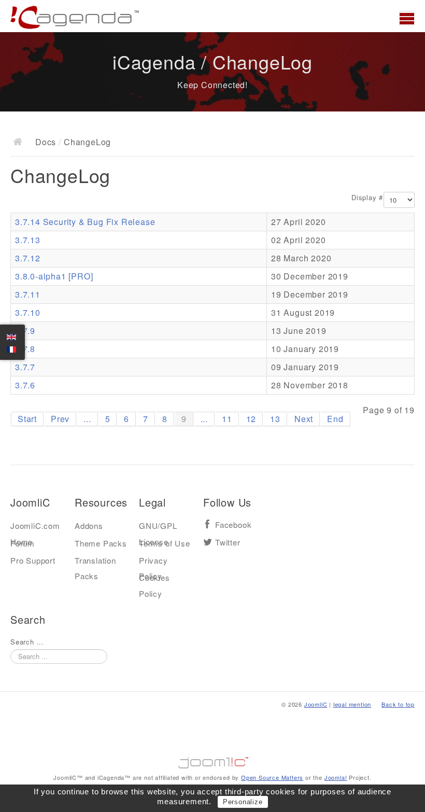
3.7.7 (25, 367)
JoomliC (316, 704)
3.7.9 (25, 331)
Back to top (398, 704)
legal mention (352, 704)
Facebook (233, 525)
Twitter (227, 543)
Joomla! (335, 777)
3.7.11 (27, 294)
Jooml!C (212, 760)
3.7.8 (25, 349)
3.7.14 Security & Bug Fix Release (85, 222)
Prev (60, 419)
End (335, 419)
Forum (22, 543)
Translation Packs (95, 562)
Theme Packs (101, 543)
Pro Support (32, 560)
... (87, 419)
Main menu (407, 18)
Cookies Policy (154, 579)
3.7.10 (27, 312)
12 (251, 419)
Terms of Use (164, 543)
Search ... (27, 642)
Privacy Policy (153, 562)
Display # (367, 197)
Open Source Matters (272, 777)
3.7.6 (25, 385)
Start (27, 419)
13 (275, 419)
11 (227, 419)
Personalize (243, 802)
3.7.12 (27, 258)
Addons (89, 525)
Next (303, 419)
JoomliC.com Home (35, 527)
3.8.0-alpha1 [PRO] (54, 276)
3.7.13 (27, 240)
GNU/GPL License (158, 527)
